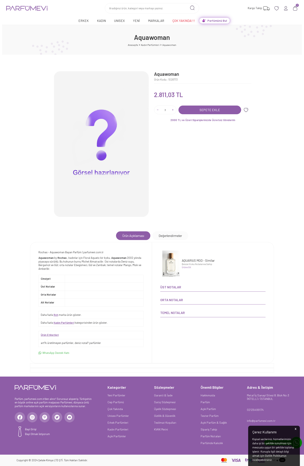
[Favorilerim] (276, 8)
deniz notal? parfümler (88, 343)
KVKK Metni (161, 429)
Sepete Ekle (210, 110)
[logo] (27, 8)
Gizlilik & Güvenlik (164, 415)
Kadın (101, 21)
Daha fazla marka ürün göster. (61, 314)
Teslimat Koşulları (165, 422)
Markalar (156, 21)
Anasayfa (133, 44)
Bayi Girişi (30, 429)
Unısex (119, 21)
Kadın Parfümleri (150, 44)
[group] (101, 144)
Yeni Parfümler (116, 395)
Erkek (83, 21)
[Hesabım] (285, 8)
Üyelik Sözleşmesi (165, 409)
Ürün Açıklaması (133, 236)
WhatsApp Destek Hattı (55, 352)
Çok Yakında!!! (183, 21)
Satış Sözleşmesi (165, 402)
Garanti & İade (163, 395)
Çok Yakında (115, 409)
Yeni (136, 21)
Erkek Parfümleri (118, 422)
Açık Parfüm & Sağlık (214, 422)
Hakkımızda (208, 395)
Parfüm (205, 402)
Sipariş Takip (209, 429)
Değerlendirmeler (170, 236)
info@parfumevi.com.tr (261, 420)
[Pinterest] (45, 417)
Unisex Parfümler (118, 415)
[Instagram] (32, 417)
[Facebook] (20, 417)
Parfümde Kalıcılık (212, 443)
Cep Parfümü (116, 402)
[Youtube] (69, 417)
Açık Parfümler (117, 436)
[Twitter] (57, 417)
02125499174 (255, 409)
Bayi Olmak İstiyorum (37, 434)
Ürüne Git (186, 267)
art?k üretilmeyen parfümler (57, 343)
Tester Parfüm (210, 415)
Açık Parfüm (208, 409)
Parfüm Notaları (211, 436)
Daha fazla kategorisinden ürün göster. (74, 322)
